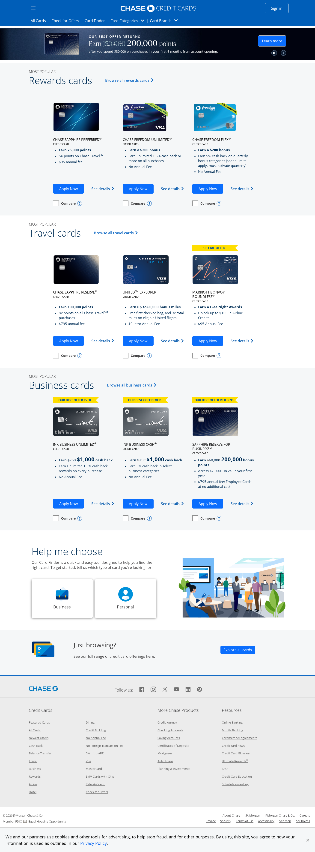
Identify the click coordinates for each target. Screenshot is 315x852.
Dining (90, 722)
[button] (307, 840)
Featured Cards (39, 722)
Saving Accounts (169, 738)
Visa (88, 761)
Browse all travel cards (117, 233)
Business (35, 769)
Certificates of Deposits (173, 746)
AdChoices (303, 821)
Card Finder (96, 20)
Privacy (211, 821)
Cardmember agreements (239, 738)
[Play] (300, 53)
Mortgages (165, 753)
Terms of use (244, 821)
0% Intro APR (95, 753)
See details (103, 188)
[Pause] (290, 53)
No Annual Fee (96, 738)
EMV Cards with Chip (100, 776)
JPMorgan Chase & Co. (280, 815)
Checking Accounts (170, 730)
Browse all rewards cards (130, 80)
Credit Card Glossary (236, 753)
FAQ (225, 769)
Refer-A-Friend (95, 784)
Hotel (32, 792)
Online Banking (232, 722)
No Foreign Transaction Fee (104, 746)
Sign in (279, 8)
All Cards (40, 20)
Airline (33, 784)
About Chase (231, 815)
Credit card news (233, 746)
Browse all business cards (132, 385)
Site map (285, 821)
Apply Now (71, 188)
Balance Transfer (40, 753)
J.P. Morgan (252, 815)
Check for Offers (66, 20)
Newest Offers (38, 738)
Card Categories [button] (128, 20)
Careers (305, 815)
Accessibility (266, 821)
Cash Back (36, 746)
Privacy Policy (93, 843)
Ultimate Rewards (235, 761)
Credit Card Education (237, 776)
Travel (33, 761)
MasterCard (94, 769)
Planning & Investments (174, 769)
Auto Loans (165, 761)
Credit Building (96, 730)
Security (225, 821)
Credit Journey (167, 722)
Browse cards (250, 45)
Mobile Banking (232, 730)
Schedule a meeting (235, 784)
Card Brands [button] (165, 20)
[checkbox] (64, 203)
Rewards (35, 776)
